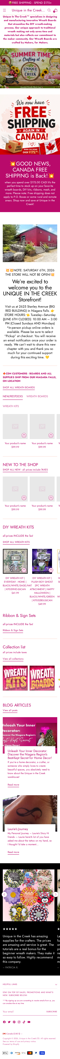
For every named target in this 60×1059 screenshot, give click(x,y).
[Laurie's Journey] (30, 813)
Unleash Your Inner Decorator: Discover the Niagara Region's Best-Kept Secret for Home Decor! (30, 754)
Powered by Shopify (11, 1044)
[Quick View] (24, 435)
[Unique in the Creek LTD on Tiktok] (24, 1022)
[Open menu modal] (4, 10)
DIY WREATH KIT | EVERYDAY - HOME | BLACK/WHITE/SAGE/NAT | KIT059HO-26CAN (17, 583)
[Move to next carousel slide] (55, 894)
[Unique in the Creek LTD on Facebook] (4, 1022)
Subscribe (51, 1011)
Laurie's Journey (18, 829)
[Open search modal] (49, 10)
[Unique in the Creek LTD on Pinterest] (14, 1022)
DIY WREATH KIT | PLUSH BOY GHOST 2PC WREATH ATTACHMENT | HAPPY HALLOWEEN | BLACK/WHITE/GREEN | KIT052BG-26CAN (42, 589)
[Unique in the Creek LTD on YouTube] (29, 1022)
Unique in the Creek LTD (29, 1038)
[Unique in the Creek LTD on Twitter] (9, 1022)
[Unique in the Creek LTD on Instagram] (19, 1022)
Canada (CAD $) (13, 1033)
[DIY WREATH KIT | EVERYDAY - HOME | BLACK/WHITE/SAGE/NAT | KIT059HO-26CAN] (15, 561)
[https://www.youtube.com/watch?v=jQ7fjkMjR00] (30, 68)
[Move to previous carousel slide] (4, 894)
